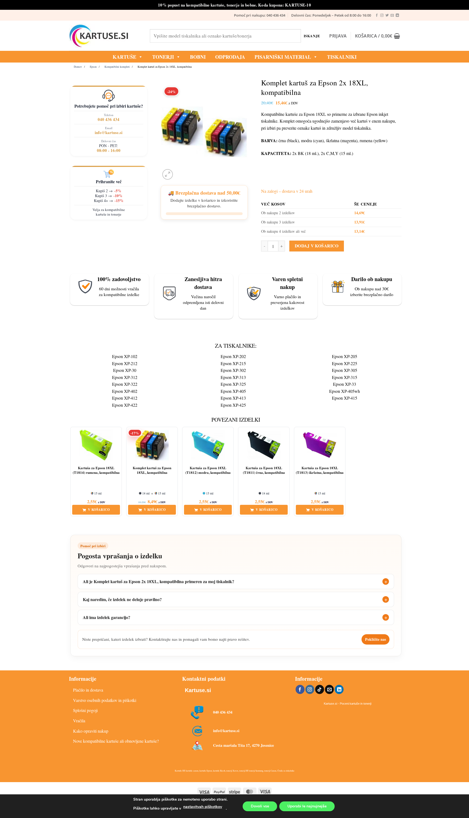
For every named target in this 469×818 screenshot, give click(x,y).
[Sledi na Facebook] (376, 15)
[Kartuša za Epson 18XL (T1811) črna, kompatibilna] (264, 445)
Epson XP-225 (344, 363)
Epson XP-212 (124, 363)
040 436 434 (108, 119)
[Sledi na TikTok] (319, 689)
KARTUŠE (124, 56)
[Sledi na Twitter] (387, 15)
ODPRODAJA (230, 56)
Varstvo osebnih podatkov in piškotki (104, 700)
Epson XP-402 (124, 391)
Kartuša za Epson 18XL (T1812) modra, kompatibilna (208, 470)
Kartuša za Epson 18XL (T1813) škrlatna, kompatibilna (320, 470)
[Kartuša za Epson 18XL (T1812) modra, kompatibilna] (208, 445)
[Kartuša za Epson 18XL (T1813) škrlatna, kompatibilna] (320, 445)
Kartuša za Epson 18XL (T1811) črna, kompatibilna (264, 470)
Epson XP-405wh (344, 391)
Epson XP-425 (233, 405)
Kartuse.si (198, 690)
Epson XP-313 (233, 377)
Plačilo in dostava (88, 690)
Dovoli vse (260, 806)
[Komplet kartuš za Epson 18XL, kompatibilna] (152, 445)
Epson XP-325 (233, 384)
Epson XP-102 (124, 356)
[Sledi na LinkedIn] (397, 15)
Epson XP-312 (124, 377)
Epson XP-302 (233, 370)
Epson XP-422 (124, 405)
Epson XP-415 (344, 398)
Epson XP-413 (233, 398)
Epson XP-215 (233, 363)
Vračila (79, 720)
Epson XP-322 (124, 384)
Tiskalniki (342, 56)
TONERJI (163, 56)
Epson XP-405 (233, 391)
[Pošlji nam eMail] (392, 15)
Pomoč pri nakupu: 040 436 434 (259, 15)
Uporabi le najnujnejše (307, 806)
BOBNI (198, 56)
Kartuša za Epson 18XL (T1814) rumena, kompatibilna (96, 470)
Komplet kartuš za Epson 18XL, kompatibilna (152, 470)
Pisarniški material (283, 56)
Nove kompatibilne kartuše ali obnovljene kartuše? (116, 741)
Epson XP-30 (124, 370)
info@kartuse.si (108, 132)
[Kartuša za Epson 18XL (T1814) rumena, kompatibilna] (96, 445)
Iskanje (312, 35)
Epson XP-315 (344, 377)
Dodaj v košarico (316, 246)
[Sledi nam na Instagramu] (382, 15)
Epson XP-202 (233, 356)
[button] (338, 36)
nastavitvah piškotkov (202, 806)
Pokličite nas (375, 639)
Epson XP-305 (344, 370)
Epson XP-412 (124, 398)
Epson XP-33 (344, 384)
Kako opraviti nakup (90, 731)
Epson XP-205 (344, 356)
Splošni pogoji (85, 710)
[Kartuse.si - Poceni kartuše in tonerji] (105, 36)
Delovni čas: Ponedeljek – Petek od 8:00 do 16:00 (331, 15)
